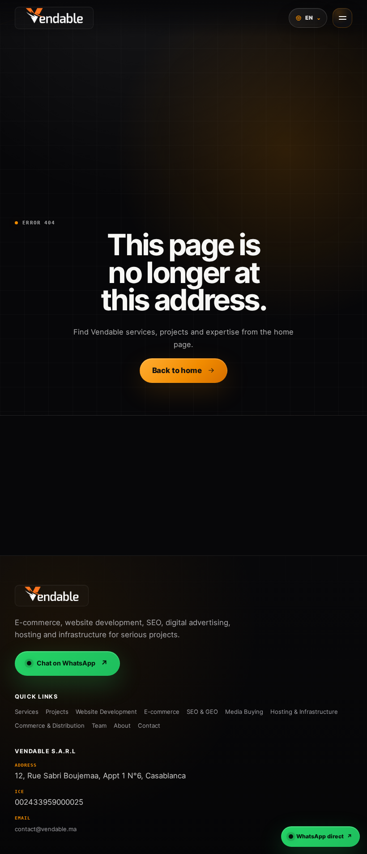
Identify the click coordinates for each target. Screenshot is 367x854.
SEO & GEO (202, 711)
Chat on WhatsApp (72, 663)
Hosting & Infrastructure (304, 711)
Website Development (106, 711)
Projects (57, 711)
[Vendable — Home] (54, 18)
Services (26, 711)
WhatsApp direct (324, 836)
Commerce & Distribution (50, 725)
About (122, 725)
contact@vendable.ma (46, 829)
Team (99, 725)
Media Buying (244, 711)
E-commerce (161, 711)
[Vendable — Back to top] (52, 595)
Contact (149, 725)
